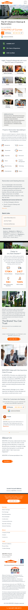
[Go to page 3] (11, 432)
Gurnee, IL (5, 231)
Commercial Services (9, 224)
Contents (6, 125)
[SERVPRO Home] (7, 2)
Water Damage (6, 509)
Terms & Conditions (6, 543)
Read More (7, 461)
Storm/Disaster (5, 516)
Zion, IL (5, 235)
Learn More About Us (9, 217)
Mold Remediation (6, 514)
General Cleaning (6, 526)
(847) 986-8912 (13, 339)
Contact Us (4, 537)
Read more (6, 426)
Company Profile (6, 532)
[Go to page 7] (16, 432)
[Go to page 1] (9, 432)
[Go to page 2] (10, 432)
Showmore (4, 208)
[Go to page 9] (18, 432)
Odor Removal (14, 121)
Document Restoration (19, 120)
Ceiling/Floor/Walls (8, 120)
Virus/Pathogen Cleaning (10, 117)
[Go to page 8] (17, 432)
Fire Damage (5, 512)
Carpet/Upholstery (13, 118)
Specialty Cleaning (6, 523)
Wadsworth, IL (12, 231)
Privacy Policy (5, 546)
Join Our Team (7, 221)
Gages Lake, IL (6, 232)
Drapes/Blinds (7, 121)
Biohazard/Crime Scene (18, 115)
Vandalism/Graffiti (17, 123)
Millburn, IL (19, 231)
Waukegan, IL (21, 234)
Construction (5, 519)
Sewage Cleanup (8, 115)
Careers (4, 534)
